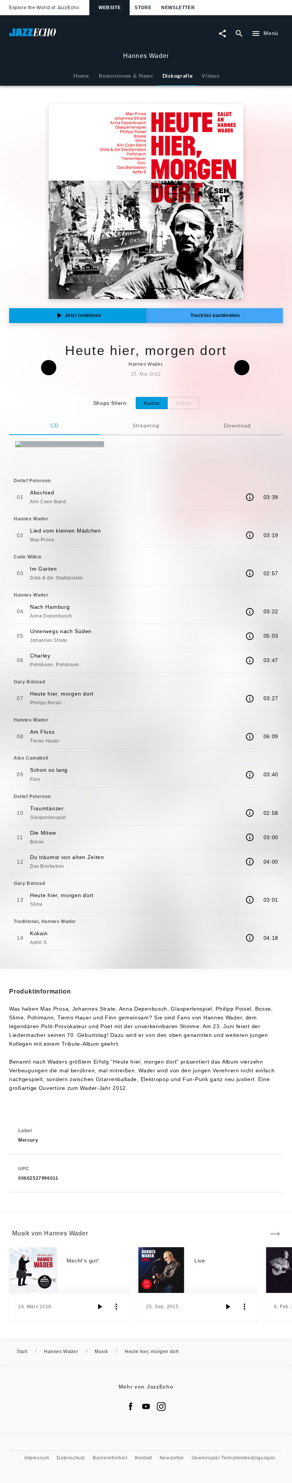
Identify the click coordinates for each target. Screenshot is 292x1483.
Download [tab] (237, 425)
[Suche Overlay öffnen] (239, 33)
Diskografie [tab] (177, 75)
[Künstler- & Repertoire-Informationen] (249, 497)
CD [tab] (55, 425)
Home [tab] (81, 75)
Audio (152, 403)
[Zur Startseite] (77, 36)
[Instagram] (161, 1406)
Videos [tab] (210, 75)
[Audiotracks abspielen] (99, 1306)
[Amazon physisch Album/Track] (59, 444)
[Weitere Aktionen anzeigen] (116, 1306)
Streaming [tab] (146, 425)
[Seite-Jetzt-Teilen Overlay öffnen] (222, 33)
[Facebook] (130, 1406)
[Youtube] (146, 1406)
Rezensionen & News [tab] (126, 75)
